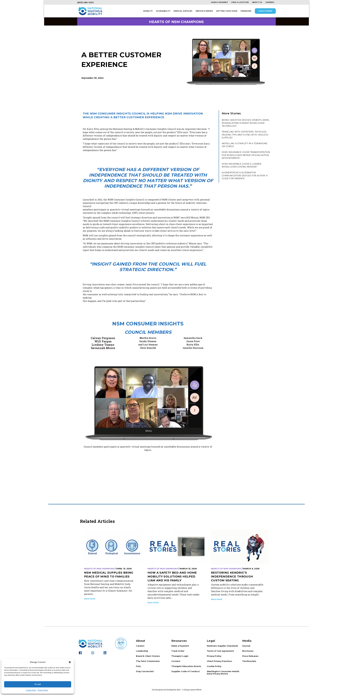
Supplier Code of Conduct (185, 671)
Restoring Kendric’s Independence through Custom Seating (232, 576)
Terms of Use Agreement (220, 651)
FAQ (138, 666)
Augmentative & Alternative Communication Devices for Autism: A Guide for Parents (245, 175)
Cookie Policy (31, 690)
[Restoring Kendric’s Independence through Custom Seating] (240, 547)
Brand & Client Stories (148, 656)
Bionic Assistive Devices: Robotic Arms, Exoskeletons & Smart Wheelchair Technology (245, 123)
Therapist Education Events (186, 666)
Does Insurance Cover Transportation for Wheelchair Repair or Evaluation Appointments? (246, 155)
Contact (175, 661)
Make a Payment (219, 2)
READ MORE (89, 599)
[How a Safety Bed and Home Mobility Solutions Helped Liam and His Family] (176, 547)
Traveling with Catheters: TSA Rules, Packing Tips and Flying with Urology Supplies (245, 135)
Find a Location (240, 2)
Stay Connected (144, 671)
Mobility (148, 11)
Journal (246, 646)
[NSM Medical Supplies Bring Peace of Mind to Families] (113, 547)
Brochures (247, 651)
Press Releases (250, 656)
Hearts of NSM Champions (99, 568)
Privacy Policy (43, 690)
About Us (257, 2)
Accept (37, 684)
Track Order (265, 11)
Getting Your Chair (226, 11)
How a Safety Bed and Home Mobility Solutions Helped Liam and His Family (172, 576)
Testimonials (249, 661)
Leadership (142, 651)
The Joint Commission (148, 661)
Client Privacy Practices (219, 661)
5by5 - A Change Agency (186, 690)
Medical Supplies (183, 11)
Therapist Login (179, 656)
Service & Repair (204, 11)
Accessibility (163, 11)
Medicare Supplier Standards (222, 646)
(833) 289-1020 (85, 2)
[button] (69, 662)
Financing (246, 11)
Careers (269, 2)
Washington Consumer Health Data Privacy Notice (223, 672)
